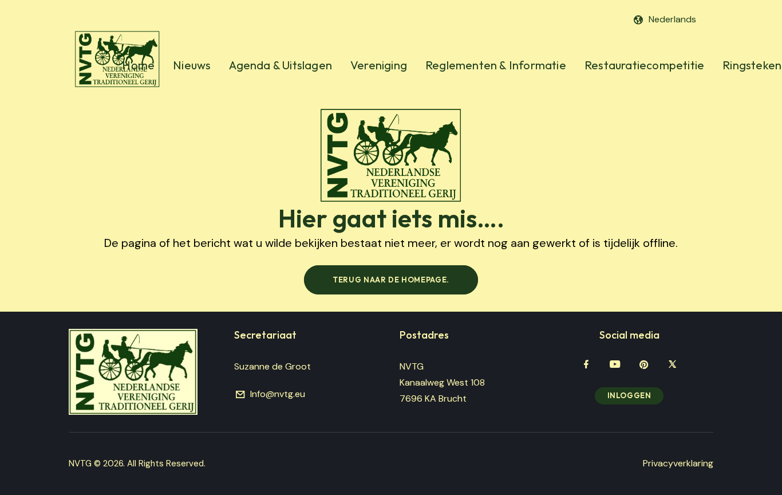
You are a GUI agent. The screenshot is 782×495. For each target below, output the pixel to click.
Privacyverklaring (678, 463)
